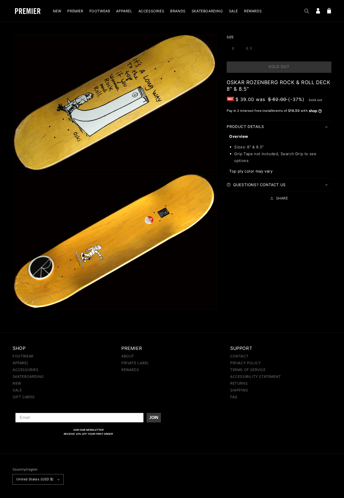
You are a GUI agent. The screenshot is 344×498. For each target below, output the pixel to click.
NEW (17, 383)
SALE (17, 390)
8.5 (249, 48)
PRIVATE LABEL (135, 363)
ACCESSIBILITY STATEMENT (255, 376)
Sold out (279, 66)
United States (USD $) (34, 479)
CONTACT (239, 356)
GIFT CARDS (24, 397)
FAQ (233, 397)
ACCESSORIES (26, 370)
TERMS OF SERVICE (248, 370)
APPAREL (21, 363)
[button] (306, 11)
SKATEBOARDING (28, 376)
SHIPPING (239, 390)
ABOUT (127, 356)
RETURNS (239, 383)
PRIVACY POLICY (245, 363)
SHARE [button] (282, 198)
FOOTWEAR (23, 356)
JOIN (153, 417)
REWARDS (130, 370)
